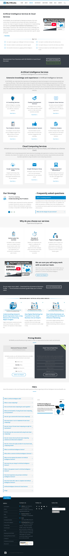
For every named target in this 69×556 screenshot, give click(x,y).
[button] (9, 212)
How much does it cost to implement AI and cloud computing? (16, 421)
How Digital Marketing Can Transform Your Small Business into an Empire (34, 316)
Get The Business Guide (54, 286)
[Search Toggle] (65, 3)
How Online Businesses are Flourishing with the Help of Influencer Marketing (55, 316)
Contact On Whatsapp (54, 62)
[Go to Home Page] (3, 7)
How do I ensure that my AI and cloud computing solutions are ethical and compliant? (16, 438)
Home (22, 2)
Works (50, 2)
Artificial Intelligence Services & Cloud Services (16, 486)
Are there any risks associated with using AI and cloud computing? (17, 433)
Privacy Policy (6, 525)
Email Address (55, 507)
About (26, 2)
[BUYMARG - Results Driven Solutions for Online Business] (10, 3)
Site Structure (7, 527)
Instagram (47, 506)
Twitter (39, 506)
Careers (5, 517)
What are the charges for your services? (47, 211)
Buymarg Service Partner (9, 533)
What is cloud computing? (10, 402)
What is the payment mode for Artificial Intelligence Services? (17, 470)
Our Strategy (38, 2)
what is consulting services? (44, 197)
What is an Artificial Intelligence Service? (14, 449)
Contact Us (6, 538)
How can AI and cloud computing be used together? (17, 406)
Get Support (6, 506)
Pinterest (42, 506)
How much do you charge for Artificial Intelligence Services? (16, 464)
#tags (5, 490)
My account (6, 543)
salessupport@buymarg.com (27, 519)
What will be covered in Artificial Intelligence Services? (17, 453)
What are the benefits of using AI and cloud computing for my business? (18, 411)
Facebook (37, 506)
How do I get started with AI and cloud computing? (17, 416)
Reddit (42, 509)
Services (31, 2)
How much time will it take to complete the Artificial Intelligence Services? (17, 481)
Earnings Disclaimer (8, 519)
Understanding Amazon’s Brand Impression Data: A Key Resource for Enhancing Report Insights (13, 316)
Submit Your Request (54, 59)
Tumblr (39, 509)
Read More (13, 113)
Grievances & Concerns (9, 541)
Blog (55, 2)
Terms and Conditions (8, 522)
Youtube (44, 506)
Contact (60, 2)
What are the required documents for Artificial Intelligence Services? (16, 458)
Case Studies (45, 2)
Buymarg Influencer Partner (9, 535)
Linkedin (37, 509)
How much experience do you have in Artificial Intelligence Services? (15, 475)
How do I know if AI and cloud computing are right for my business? (17, 427)
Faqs (5, 530)
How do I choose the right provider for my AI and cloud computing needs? (18, 444)
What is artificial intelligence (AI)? (12, 398)
